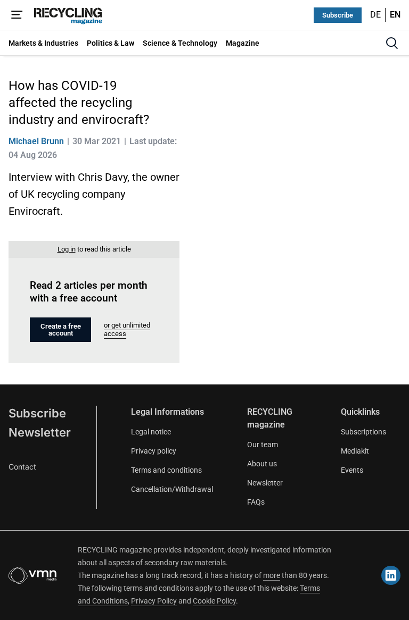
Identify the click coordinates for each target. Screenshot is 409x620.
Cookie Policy (214, 601)
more (271, 575)
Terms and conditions (166, 470)
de (375, 15)
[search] (391, 43)
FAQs (256, 502)
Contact (22, 466)
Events (352, 470)
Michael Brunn (36, 141)
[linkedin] (390, 575)
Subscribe (337, 15)
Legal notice (151, 432)
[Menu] (17, 15)
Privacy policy (153, 451)
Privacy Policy (154, 601)
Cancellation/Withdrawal (172, 489)
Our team (262, 444)
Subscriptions (363, 432)
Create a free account (60, 329)
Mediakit (355, 451)
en (395, 15)
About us (262, 463)
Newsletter (40, 432)
